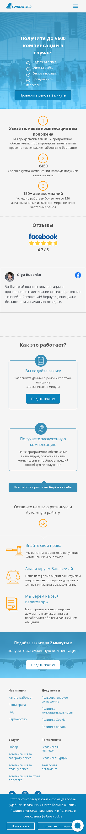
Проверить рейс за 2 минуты (43, 95)
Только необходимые (58, 826)
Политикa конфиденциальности (57, 710)
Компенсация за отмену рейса (20, 767)
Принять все (20, 826)
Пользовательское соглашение (55, 699)
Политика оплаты (54, 727)
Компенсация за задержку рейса (20, 756)
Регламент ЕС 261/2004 (51, 749)
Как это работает (20, 698)
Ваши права (17, 705)
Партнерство (18, 719)
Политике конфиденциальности (33, 811)
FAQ (11, 712)
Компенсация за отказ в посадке (24, 778)
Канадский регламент (49, 767)
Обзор (13, 747)
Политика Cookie (53, 720)
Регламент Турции (55, 758)
